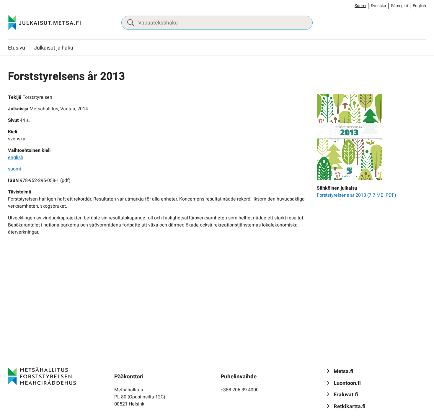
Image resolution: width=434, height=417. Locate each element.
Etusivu (16, 48)
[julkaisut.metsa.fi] (42, 375)
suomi (14, 169)
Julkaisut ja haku (53, 48)
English (419, 6)
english (15, 157)
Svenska (378, 6)
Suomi (360, 6)
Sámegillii (399, 6)
